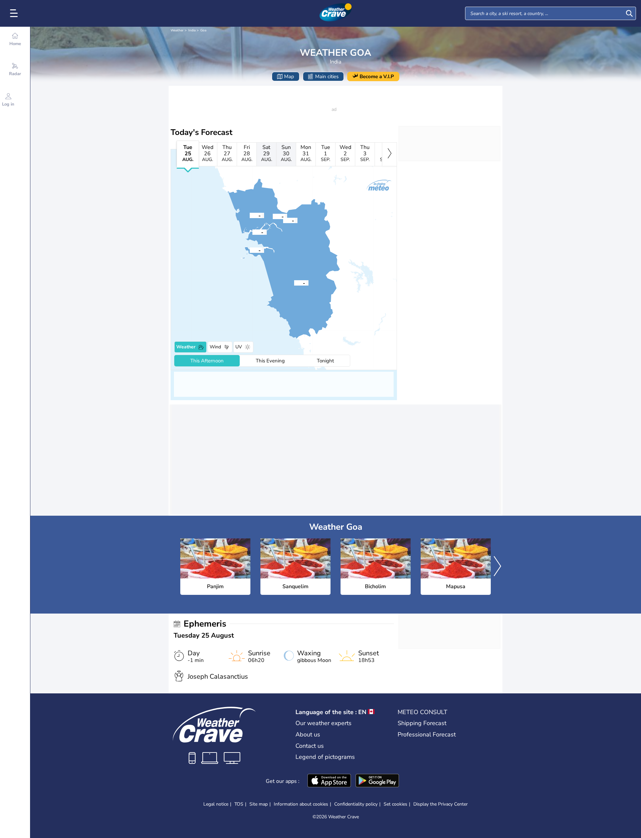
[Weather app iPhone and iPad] (329, 781)
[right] (389, 154)
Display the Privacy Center (440, 804)
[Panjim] (252, 231)
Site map (258, 804)
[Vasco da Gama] (249, 249)
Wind (215, 347)
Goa (203, 30)
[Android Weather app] (377, 781)
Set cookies (395, 804)
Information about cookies (301, 804)
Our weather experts (323, 723)
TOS (238, 804)
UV (238, 347)
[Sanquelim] (283, 220)
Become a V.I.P (377, 76)
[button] (252, 232)
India (192, 30)
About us (307, 734)
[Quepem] (294, 282)
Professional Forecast (427, 734)
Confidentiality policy (356, 804)
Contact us (309, 746)
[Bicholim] (272, 216)
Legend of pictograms (325, 757)
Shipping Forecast (422, 723)
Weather (177, 30)
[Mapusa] (249, 215)
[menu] (15, 13)
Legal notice (215, 804)
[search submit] (629, 13)
